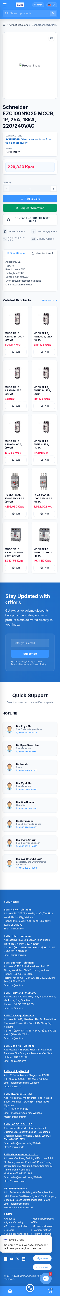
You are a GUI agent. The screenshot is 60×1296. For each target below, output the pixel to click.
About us (10, 1218)
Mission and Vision (43, 1226)
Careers (10, 1230)
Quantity (7, 182)
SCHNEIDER (13, 139)
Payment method (42, 1230)
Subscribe (30, 653)
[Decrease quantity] (7, 189)
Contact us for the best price (32, 220)
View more (48, 300)
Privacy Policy (39, 664)
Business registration (17, 1226)
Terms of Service (19, 664)
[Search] (53, 13)
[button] (30, 65)
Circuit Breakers (18, 24)
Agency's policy (14, 1222)
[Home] (4, 24)
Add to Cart (32, 198)
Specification (18, 253)
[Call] (30, 1291)
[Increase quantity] (53, 189)
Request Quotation (32, 208)
